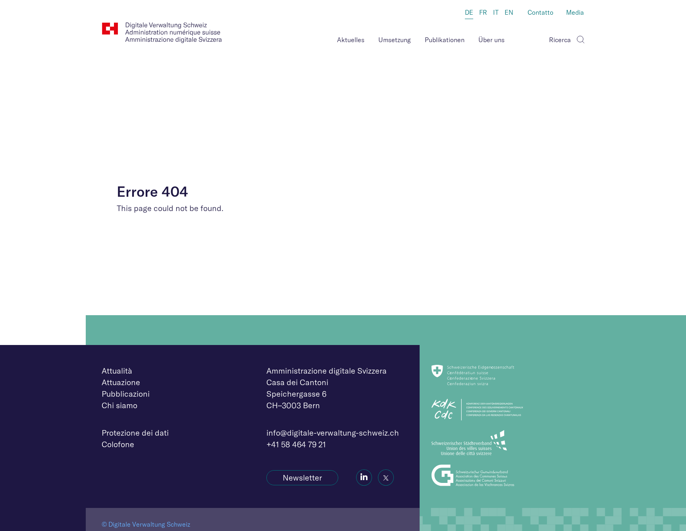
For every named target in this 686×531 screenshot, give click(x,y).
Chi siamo (119, 405)
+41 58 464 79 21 (296, 444)
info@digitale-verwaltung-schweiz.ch (332, 433)
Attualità (117, 371)
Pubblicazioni (126, 394)
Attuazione (121, 382)
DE (469, 12)
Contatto (540, 12)
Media (575, 12)
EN (509, 12)
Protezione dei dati (135, 433)
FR (483, 12)
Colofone (118, 444)
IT (496, 12)
